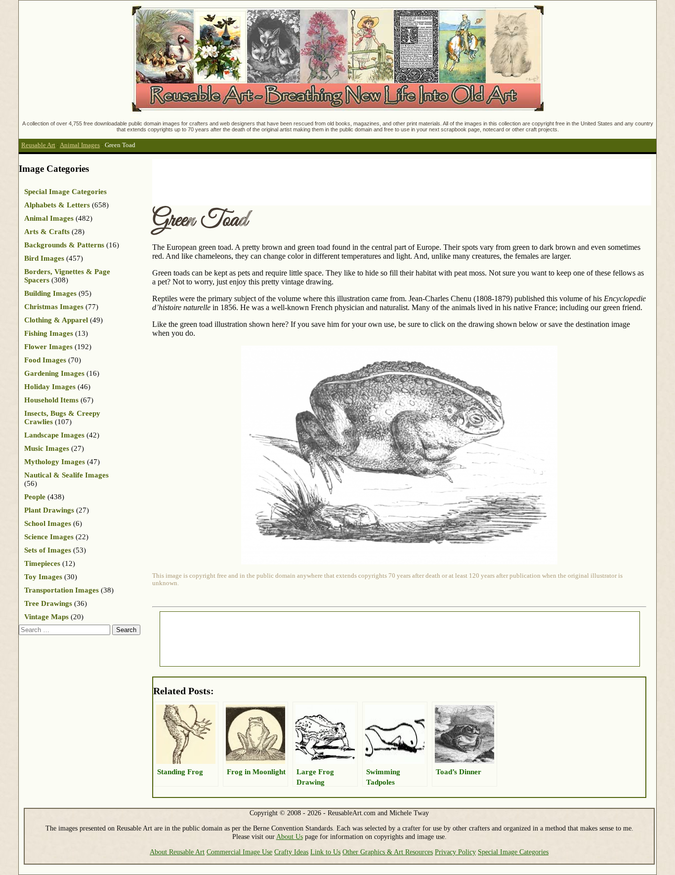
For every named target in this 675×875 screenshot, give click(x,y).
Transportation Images (61, 590)
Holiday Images (50, 387)
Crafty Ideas (291, 852)
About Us (289, 836)
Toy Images (43, 577)
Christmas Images (54, 307)
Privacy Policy (455, 852)
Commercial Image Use (239, 852)
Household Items (51, 400)
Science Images (49, 537)
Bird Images (44, 258)
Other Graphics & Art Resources (387, 852)
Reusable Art (38, 145)
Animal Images (80, 145)
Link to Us (325, 852)
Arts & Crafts (47, 232)
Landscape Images (54, 435)
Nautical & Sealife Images (66, 475)
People (34, 497)
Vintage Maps (46, 617)
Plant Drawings (49, 510)
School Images (47, 523)
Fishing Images (48, 333)
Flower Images (48, 347)
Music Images (46, 448)
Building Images (50, 293)
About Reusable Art (177, 852)
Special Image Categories (65, 192)
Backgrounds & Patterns (64, 245)
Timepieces (42, 563)
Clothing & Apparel (56, 320)
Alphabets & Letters (57, 205)
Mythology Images (54, 462)
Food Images (45, 360)
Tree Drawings (48, 603)
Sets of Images (47, 550)
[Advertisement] (332, 181)
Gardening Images (54, 373)
